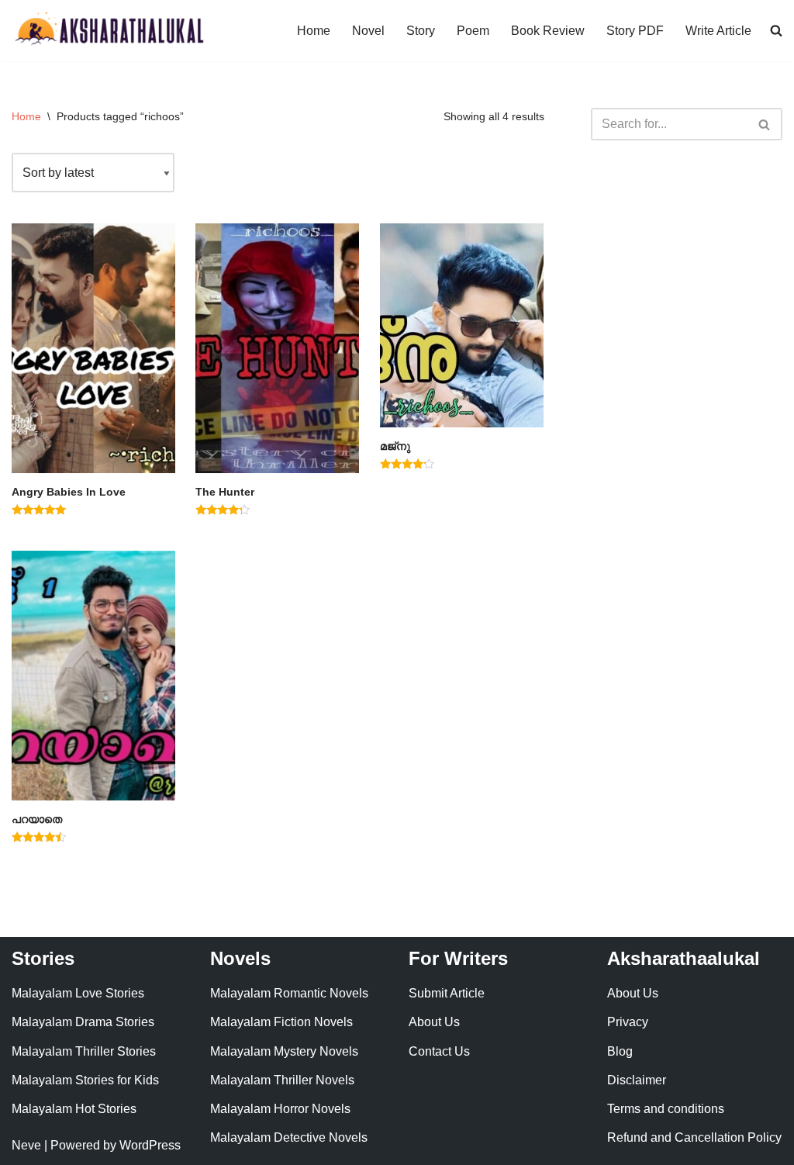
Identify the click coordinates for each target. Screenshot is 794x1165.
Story (420, 30)
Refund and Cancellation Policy (694, 1137)
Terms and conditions (665, 1108)
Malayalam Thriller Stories (84, 1051)
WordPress (150, 1145)
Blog (620, 1051)
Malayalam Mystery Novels (284, 1051)
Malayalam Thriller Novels (282, 1080)
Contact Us (439, 1051)
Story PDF (635, 30)
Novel (368, 30)
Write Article (718, 30)
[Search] (764, 124)
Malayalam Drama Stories (83, 1021)
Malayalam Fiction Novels (281, 1021)
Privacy (627, 1021)
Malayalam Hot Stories (74, 1108)
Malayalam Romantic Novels (289, 993)
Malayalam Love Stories (78, 993)
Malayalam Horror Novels (280, 1108)
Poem (473, 30)
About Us (434, 1021)
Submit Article (447, 993)
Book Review (548, 30)
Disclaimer (636, 1080)
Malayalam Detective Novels (289, 1137)
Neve (26, 1145)
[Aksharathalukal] (108, 30)
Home (313, 30)
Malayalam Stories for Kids (85, 1080)
